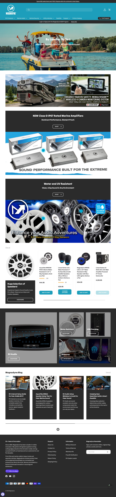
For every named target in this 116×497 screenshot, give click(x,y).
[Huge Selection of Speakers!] (20, 265)
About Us (50, 444)
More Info (74, 21)
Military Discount (71, 444)
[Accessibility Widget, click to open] (3, 494)
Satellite (58, 18)
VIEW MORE (20, 299)
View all (7, 247)
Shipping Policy (52, 461)
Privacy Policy (52, 451)
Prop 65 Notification (72, 455)
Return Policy (52, 458)
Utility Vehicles (47, 18)
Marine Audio (21, 18)
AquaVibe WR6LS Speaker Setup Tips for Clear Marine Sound (44, 396)
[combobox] (59, 10)
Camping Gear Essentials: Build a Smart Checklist (98, 396)
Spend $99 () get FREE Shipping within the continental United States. (58, 1)
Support (65, 18)
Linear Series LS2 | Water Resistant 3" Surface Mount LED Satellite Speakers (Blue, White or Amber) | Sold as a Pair (64, 274)
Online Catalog (77, 18)
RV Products (9, 18)
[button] (109, 10)
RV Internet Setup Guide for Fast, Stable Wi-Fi (17, 395)
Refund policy (52, 455)
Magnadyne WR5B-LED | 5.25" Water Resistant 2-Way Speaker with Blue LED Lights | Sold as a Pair (83, 273)
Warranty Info (70, 451)
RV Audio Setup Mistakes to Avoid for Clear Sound (70, 396)
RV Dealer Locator (71, 458)
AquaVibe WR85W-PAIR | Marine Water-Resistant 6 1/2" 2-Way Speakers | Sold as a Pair (45, 272)
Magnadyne (12, 490)
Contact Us (51, 448)
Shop (58, 50)
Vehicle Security (34, 18)
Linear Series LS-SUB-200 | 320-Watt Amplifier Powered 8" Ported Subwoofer (102, 272)
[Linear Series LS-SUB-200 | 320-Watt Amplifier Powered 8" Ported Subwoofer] (102, 258)
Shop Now (13, 358)
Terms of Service (71, 448)
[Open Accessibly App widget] (58, 429)
